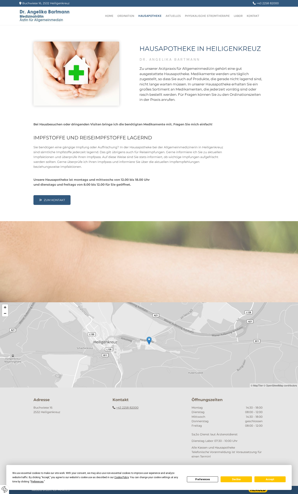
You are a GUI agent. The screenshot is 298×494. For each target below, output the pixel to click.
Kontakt (253, 16)
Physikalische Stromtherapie (207, 16)
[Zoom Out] (5, 313)
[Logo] (49, 16)
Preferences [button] (37, 481)
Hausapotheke (150, 16)
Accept (270, 479)
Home (109, 16)
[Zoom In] (5, 307)
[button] (52, 200)
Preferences (202, 479)
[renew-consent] (4, 489)
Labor (238, 16)
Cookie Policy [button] (121, 477)
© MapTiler (257, 385)
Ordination (125, 16)
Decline (236, 479)
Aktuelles (173, 16)
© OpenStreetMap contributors (280, 385)
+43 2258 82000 (127, 407)
